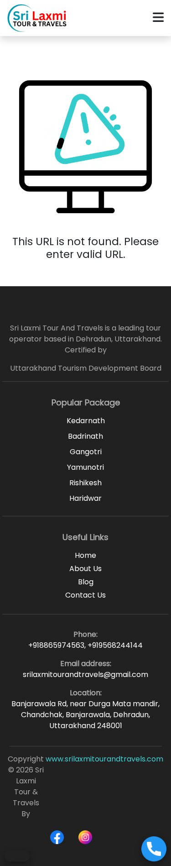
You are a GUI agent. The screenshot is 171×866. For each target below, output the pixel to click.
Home (85, 555)
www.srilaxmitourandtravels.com (104, 759)
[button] (158, 18)
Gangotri (86, 451)
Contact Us (85, 595)
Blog (85, 582)
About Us (85, 568)
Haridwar (85, 498)
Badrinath (85, 436)
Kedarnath (86, 420)
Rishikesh (85, 483)
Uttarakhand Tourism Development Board (85, 368)
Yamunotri (85, 467)
